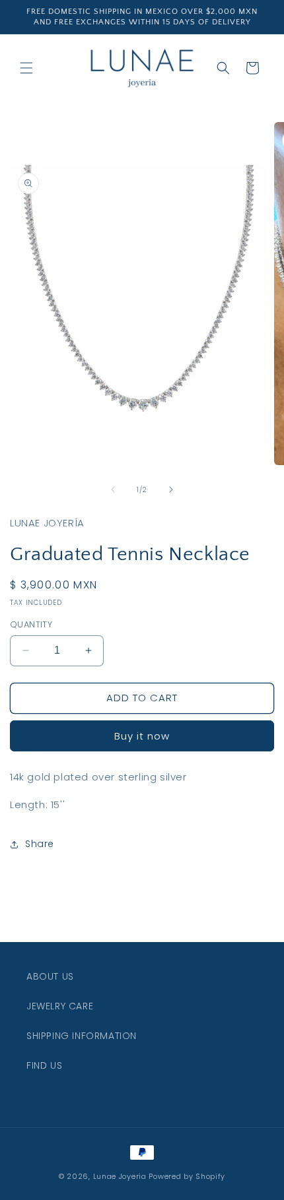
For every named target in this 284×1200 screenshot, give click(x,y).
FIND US (44, 1065)
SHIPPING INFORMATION (81, 1035)
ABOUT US (50, 976)
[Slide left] (112, 489)
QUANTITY (31, 624)
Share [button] (39, 843)
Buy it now (142, 736)
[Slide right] (171, 489)
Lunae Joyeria (120, 1176)
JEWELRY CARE (59, 1006)
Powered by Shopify (187, 1176)
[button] (26, 67)
